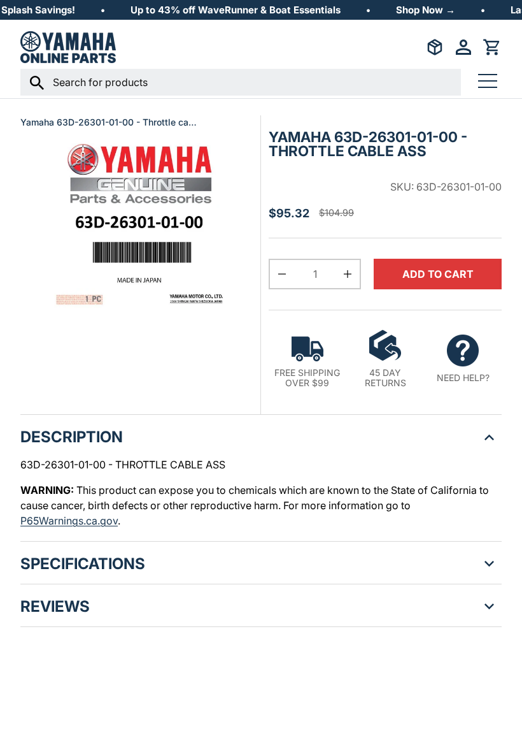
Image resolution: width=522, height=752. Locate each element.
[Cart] (492, 47)
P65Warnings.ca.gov (69, 520)
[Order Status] (434, 47)
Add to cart (438, 274)
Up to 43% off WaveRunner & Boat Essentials (235, 10)
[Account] (463, 47)
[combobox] (240, 82)
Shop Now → (425, 10)
